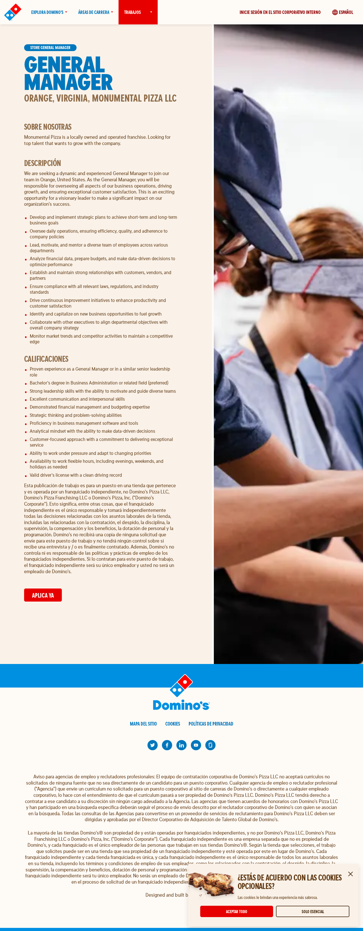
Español (346, 12)
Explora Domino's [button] (47, 12)
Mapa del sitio (143, 724)
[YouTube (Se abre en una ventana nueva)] (196, 745)
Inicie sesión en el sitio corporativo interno (280, 12)
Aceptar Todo (236, 911)
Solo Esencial (313, 911)
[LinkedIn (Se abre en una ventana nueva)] (181, 745)
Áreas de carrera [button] (93, 12)
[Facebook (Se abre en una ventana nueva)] (167, 745)
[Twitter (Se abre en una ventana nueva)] (152, 745)
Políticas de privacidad (211, 724)
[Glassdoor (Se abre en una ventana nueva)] (210, 745)
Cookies (172, 724)
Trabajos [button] (132, 12)
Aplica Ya (43, 595)
